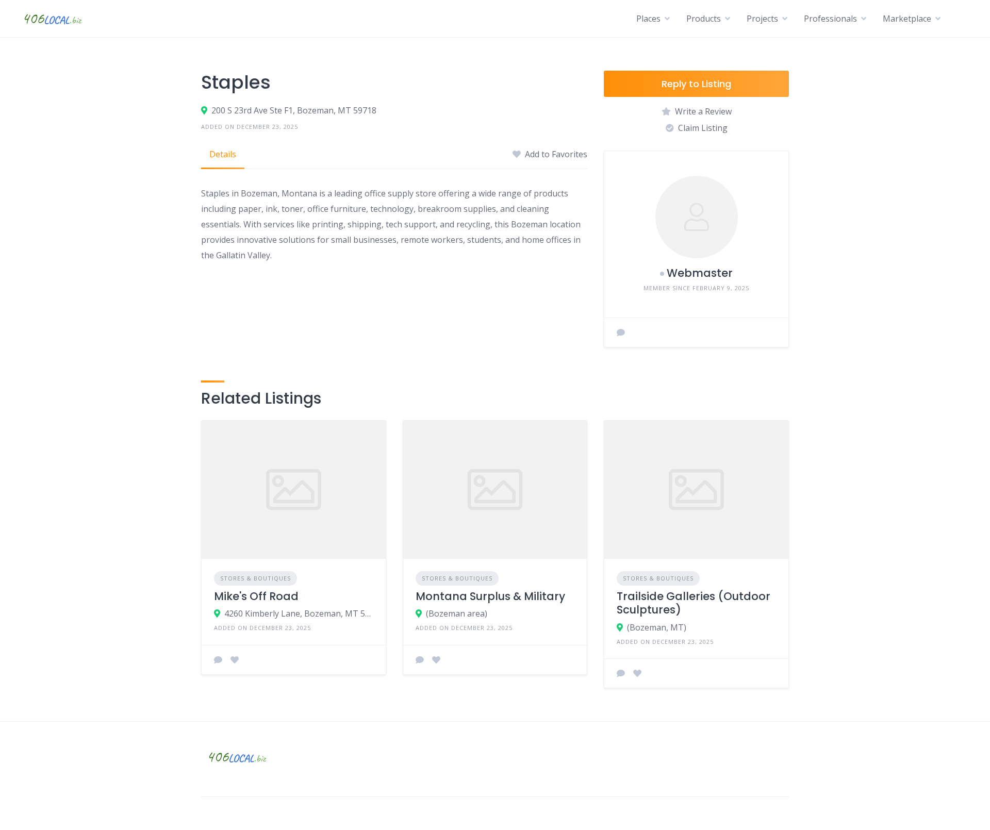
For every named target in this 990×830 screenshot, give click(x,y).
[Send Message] (621, 332)
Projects (762, 18)
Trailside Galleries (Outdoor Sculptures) (693, 603)
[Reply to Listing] (218, 660)
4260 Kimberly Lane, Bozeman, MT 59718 (298, 613)
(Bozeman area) (456, 613)
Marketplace (907, 18)
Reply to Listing (696, 83)
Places (648, 18)
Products (703, 18)
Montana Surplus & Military (490, 596)
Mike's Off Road (256, 596)
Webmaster (700, 272)
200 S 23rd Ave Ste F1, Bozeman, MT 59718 (293, 110)
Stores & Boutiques (255, 578)
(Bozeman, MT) (656, 627)
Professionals (830, 18)
